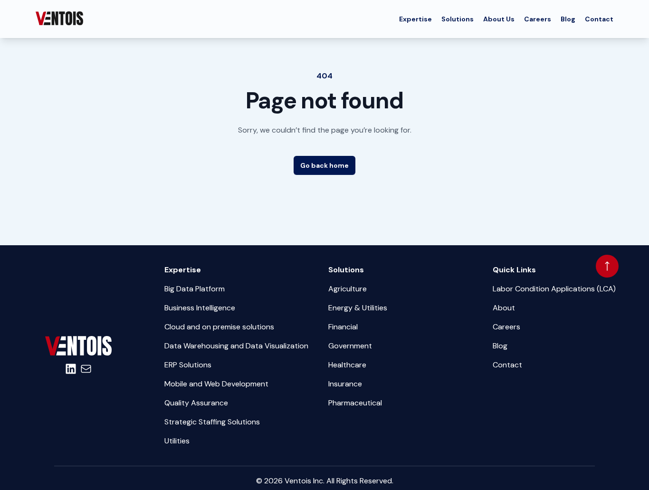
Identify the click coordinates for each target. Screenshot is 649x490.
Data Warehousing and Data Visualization (236, 346)
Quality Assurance (196, 403)
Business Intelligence (199, 308)
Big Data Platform (194, 289)
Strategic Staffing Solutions (212, 422)
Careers (537, 19)
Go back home (324, 165)
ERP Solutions (187, 365)
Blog (568, 19)
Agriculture (347, 289)
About (504, 308)
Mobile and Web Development (216, 384)
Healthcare (347, 365)
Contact (599, 19)
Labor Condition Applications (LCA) (554, 289)
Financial (343, 327)
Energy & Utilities (357, 308)
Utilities (177, 441)
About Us (499, 19)
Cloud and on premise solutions (219, 327)
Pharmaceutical (355, 403)
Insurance (345, 384)
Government (350, 346)
